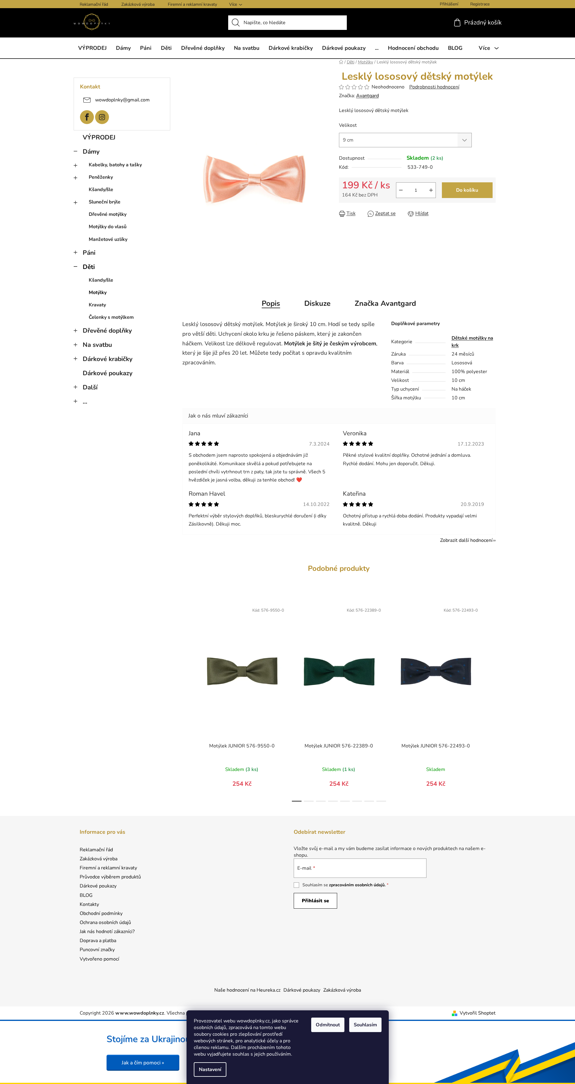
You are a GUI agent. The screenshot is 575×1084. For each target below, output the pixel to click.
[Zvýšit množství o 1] (431, 190)
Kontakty (89, 904)
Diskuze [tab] (317, 303)
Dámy (91, 151)
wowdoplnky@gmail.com (122, 99)
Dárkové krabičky (108, 359)
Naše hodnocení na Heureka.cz (247, 990)
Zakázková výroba (138, 4)
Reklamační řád (94, 4)
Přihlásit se (315, 900)
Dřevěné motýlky (107, 214)
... (85, 401)
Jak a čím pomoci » (143, 1062)
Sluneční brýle (104, 202)
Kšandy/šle (101, 189)
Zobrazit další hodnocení (466, 540)
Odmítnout (328, 1025)
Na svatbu (97, 345)
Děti (89, 267)
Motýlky (98, 292)
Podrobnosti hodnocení (434, 87)
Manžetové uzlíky (108, 239)
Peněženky (101, 177)
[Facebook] (87, 117)
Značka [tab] (385, 303)
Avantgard (367, 95)
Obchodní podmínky (101, 913)
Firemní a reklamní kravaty (192, 4)
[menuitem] (92, 48)
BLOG (86, 895)
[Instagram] (102, 117)
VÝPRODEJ (99, 137)
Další (90, 387)
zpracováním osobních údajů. (357, 885)
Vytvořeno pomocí (99, 959)
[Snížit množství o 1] (400, 190)
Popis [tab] (271, 303)
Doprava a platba (98, 940)
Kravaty (97, 305)
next (491, 701)
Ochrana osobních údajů (105, 922)
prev (187, 701)
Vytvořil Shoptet (478, 1013)
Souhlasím (365, 1025)
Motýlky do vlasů (107, 226)
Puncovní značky (97, 949)
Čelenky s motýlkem (111, 317)
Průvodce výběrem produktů (110, 877)
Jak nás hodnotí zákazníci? (107, 931)
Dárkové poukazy (108, 373)
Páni (89, 252)
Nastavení (210, 1069)
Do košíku (467, 190)
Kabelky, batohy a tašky (115, 164)
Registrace (480, 4)
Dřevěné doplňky (107, 330)
